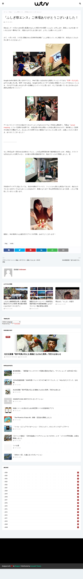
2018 (42, 497)
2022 (42, 484)
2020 (41, 491)
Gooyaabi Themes (35, 566)
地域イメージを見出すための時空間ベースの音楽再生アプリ (33, 408)
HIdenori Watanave (11, 357)
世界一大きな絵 (72, 80)
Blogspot (17, 566)
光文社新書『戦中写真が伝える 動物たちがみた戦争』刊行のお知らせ (32, 354)
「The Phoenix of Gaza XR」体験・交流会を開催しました (32, 417)
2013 (42, 512)
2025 (42, 475)
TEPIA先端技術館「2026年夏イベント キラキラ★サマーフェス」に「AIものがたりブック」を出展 (45, 381)
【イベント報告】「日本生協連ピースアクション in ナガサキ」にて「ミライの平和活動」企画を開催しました (46, 437)
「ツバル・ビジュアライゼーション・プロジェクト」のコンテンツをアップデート (41, 427)
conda (11, 243)
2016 (42, 503)
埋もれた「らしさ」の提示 (64, 301)
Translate (17, 324)
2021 (41, 487)
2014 (42, 509)
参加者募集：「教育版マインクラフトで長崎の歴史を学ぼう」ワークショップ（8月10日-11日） (45, 371)
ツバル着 (16, 445)
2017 (42, 500)
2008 (41, 527)
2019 (42, 494)
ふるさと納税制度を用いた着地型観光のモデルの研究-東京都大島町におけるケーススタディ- (15, 304)
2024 (42, 478)
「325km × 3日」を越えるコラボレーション (27, 455)
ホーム (5, 12)
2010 (42, 521)
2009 (42, 524)
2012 (42, 515)
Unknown (22, 269)
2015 (42, 506)
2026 (42, 472)
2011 (42, 518)
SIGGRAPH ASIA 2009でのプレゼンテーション (28, 399)
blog (10, 12)
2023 (42, 481)
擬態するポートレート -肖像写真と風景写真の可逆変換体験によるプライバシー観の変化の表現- (41, 304)
